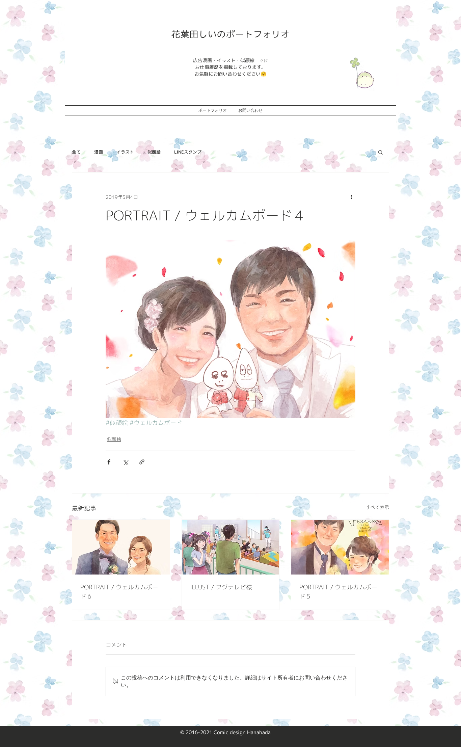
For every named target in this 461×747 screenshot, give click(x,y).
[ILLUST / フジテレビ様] (230, 547)
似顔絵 (154, 152)
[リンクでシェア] (142, 462)
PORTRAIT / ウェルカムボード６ (119, 592)
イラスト (125, 152)
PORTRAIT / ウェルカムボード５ (338, 592)
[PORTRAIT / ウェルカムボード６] (121, 547)
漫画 (98, 152)
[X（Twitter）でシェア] (125, 462)
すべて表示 (377, 507)
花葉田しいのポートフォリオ (230, 34)
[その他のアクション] (351, 197)
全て (76, 152)
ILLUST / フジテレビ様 (221, 587)
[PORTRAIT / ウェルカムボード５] (340, 547)
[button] (380, 152)
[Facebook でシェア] (109, 462)
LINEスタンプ (187, 152)
